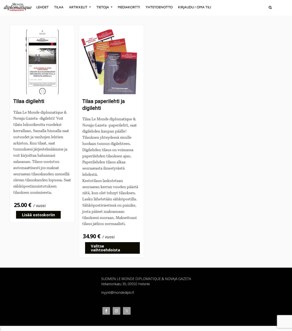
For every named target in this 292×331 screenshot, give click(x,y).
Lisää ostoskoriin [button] (38, 214)
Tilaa (58, 7)
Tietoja (103, 7)
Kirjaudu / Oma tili (194, 7)
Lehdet (42, 7)
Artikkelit (78, 7)
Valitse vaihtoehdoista (105, 247)
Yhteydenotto (159, 7)
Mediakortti (129, 7)
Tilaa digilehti (28, 101)
